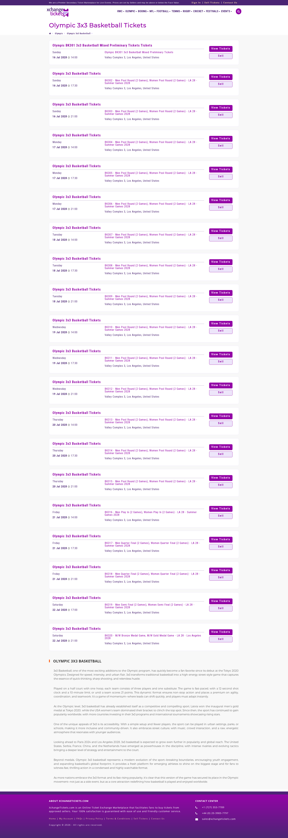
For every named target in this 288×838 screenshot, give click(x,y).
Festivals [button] (212, 11)
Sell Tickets (212, 3)
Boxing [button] (142, 11)
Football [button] (163, 11)
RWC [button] (120, 11)
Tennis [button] (176, 11)
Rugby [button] (187, 11)
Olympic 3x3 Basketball (78, 33)
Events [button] (226, 11)
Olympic (59, 33)
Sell (221, 55)
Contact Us (230, 3)
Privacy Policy (94, 818)
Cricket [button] (198, 11)
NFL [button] (152, 11)
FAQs (79, 818)
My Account (66, 818)
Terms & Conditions (118, 818)
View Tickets (220, 48)
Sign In (196, 3)
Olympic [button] (130, 11)
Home (52, 818)
